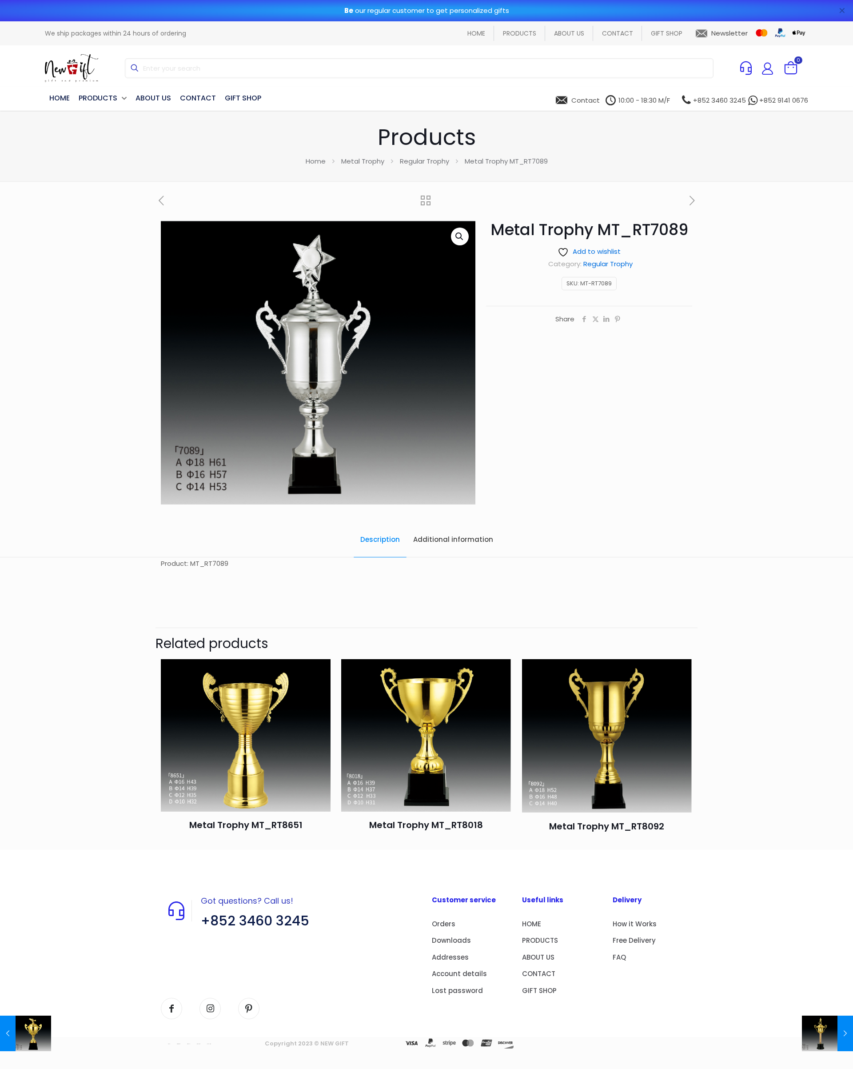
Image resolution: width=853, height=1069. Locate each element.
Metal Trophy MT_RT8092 (606, 826)
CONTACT (538, 973)
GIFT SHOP (539, 990)
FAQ (619, 957)
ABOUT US (538, 957)
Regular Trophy (424, 161)
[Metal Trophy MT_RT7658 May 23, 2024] (827, 1033)
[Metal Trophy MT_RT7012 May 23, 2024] (25, 1033)
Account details (459, 973)
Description (380, 539)
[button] (460, 236)
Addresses (450, 957)
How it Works (635, 924)
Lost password (457, 990)
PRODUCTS (540, 940)
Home (316, 161)
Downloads (451, 940)
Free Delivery (634, 940)
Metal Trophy (362, 161)
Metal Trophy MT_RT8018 (426, 825)
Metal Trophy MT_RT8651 (246, 825)
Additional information (453, 539)
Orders (443, 924)
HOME (531, 924)
